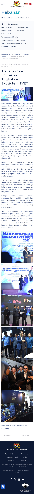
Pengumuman (13, 24)
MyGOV (24, 460)
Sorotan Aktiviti (7, 27)
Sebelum (7, 435)
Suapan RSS (11, 460)
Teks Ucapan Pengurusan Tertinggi (14, 43)
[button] (2, 4)
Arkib (25, 457)
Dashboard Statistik (8, 47)
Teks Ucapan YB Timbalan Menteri (13, 40)
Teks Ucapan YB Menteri (10, 37)
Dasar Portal (9, 454)
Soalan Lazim (6, 34)
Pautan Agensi (12, 457)
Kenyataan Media (24, 27)
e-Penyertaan (24, 454)
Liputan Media (6, 30)
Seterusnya (26, 435)
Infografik (20, 30)
